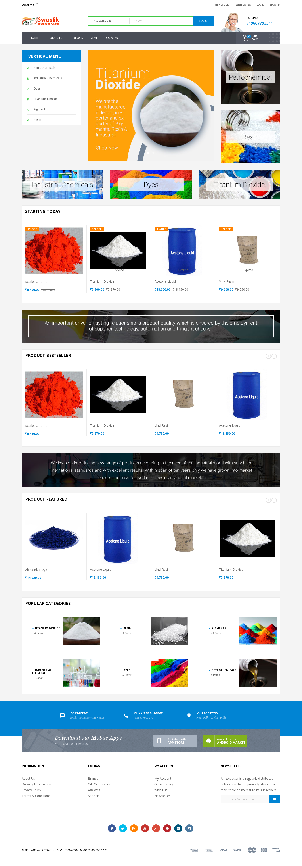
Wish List (160, 790)
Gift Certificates (99, 784)
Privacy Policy (31, 790)
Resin (125, 628)
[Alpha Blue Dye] (78, 545)
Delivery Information (36, 784)
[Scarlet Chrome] (78, 257)
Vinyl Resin (226, 281)
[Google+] (156, 828)
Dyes (125, 670)
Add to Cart (53, 248)
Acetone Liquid (165, 281)
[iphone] (175, 741)
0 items (38, 633)
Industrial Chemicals (42, 671)
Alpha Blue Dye (36, 570)
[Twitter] (123, 828)
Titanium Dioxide (102, 281)
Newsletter (162, 796)
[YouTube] (145, 828)
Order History (164, 784)
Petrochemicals (222, 670)
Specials (93, 796)
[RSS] (134, 828)
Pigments (217, 628)
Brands (93, 778)
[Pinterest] (167, 828)
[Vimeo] (178, 828)
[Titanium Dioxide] (143, 257)
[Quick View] (61, 257)
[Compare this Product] (52, 257)
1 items (38, 677)
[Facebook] (112, 828)
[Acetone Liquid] (207, 257)
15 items (216, 633)
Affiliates (94, 790)
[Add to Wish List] (69, 257)
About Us (28, 778)
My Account (162, 778)
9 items (127, 633)
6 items (215, 675)
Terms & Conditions (36, 796)
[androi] (225, 741)
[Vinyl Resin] (272, 257)
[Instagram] (189, 828)
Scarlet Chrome (36, 281)
